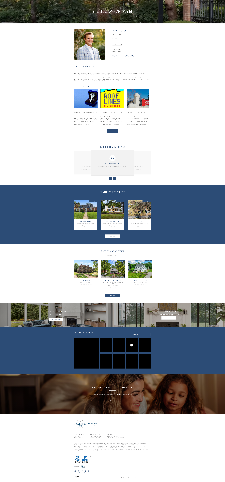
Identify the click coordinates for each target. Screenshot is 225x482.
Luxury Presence (102, 477)
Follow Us (136, 334)
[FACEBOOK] (113, 56)
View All (112, 131)
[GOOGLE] (126, 56)
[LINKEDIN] (123, 56)
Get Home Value (56, 319)
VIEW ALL (112, 236)
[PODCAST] (88, 471)
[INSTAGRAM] (129, 56)
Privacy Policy (132, 477)
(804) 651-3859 (116, 40)
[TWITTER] (120, 56)
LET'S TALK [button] (112, 400)
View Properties (168, 317)
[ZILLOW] (117, 56)
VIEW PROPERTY (86, 215)
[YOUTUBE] (132, 56)
